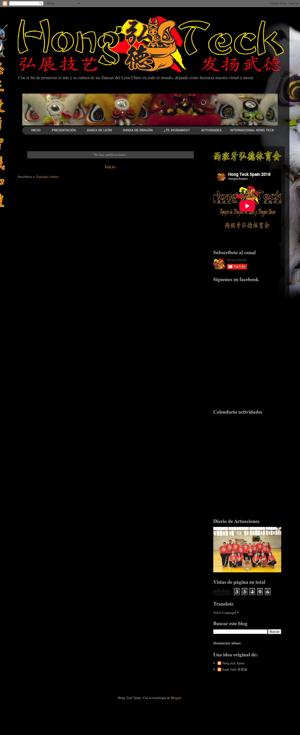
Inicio (110, 166)
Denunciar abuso (227, 643)
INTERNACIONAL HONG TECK (252, 130)
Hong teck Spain (233, 663)
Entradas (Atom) (47, 176)
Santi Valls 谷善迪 (234, 670)
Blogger (176, 697)
